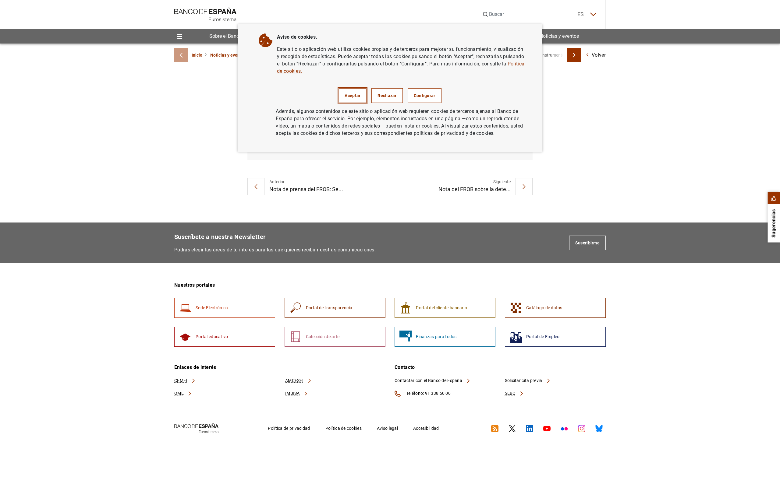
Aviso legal (387, 428)
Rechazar (387, 95)
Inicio (197, 55)
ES (580, 14)
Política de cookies (343, 428)
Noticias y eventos (559, 36)
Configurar (424, 95)
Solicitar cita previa (524, 380)
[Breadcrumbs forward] (574, 55)
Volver (599, 55)
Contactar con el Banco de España (429, 380)
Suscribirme (587, 242)
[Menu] (179, 36)
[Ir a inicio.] (205, 14)
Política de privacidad (289, 428)
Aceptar (352, 95)
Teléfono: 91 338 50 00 (428, 393)
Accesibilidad (426, 428)
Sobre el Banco (225, 36)
